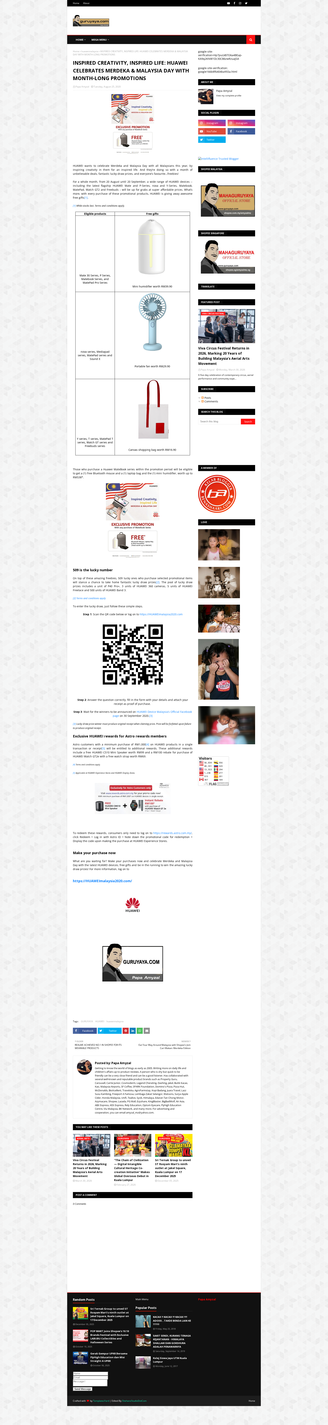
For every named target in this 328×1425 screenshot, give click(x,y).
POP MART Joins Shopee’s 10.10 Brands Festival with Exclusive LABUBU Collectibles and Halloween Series (109, 1336)
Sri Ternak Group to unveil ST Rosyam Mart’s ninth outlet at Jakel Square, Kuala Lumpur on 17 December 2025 (173, 1168)
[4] (147, 744)
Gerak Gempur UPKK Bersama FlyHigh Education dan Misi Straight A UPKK (108, 1357)
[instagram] (240, 3)
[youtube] (228, 3)
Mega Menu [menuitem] (99, 39)
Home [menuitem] (79, 39)
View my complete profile (228, 95)
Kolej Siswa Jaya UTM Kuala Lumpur (170, 1360)
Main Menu (142, 1299)
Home (76, 3)
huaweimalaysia (89, 51)
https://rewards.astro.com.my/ (172, 833)
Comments (211, 401)
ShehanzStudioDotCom (134, 1400)
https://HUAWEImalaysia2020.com (161, 614)
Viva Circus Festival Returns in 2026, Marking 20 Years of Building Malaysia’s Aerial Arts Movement (90, 1168)
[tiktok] (241, 139)
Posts (207, 398)
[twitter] (246, 3)
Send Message (82, 1389)
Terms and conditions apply (91, 598)
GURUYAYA (87, 1021)
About (86, 3)
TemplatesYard (101, 1400)
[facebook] (234, 3)
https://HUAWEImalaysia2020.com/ (102, 881)
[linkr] (212, 148)
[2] (157, 582)
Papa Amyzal (82, 86)
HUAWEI (99, 1021)
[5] (103, 748)
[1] (86, 197)
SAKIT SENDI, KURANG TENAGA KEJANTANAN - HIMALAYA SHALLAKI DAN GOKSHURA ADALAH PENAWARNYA (172, 1341)
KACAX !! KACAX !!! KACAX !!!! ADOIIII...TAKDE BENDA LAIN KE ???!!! (172, 1320)
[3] (151, 716)
